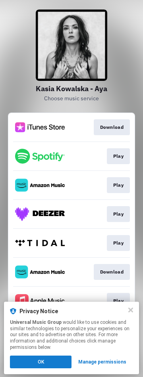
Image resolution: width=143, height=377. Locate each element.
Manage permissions (102, 362)
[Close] (130, 310)
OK (41, 362)
